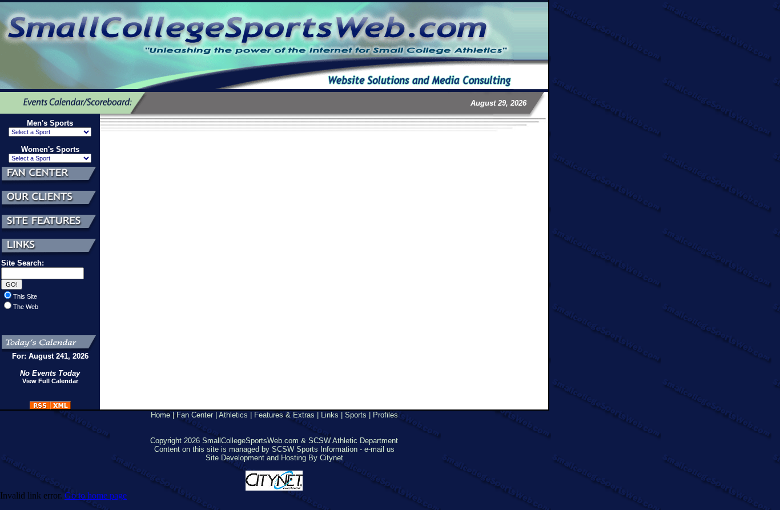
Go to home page (96, 495)
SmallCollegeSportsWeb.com (250, 440)
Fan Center (194, 415)
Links (330, 415)
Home (160, 415)
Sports (356, 415)
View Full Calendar (50, 381)
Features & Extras (284, 415)
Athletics (233, 415)
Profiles (385, 415)
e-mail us (379, 449)
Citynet (331, 457)
